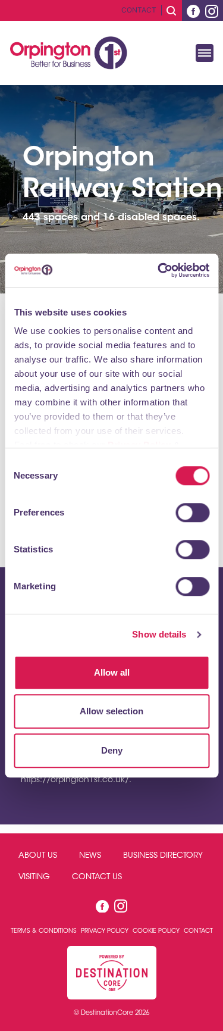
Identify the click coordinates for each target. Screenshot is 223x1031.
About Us (37, 856)
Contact (138, 9)
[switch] (192, 512)
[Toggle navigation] (204, 53)
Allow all (112, 672)
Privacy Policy (105, 931)
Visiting (34, 877)
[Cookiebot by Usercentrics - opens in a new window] (158, 270)
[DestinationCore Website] (111, 973)
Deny (112, 750)
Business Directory (163, 856)
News (90, 856)
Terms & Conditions (44, 931)
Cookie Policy (157, 931)
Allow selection (111, 711)
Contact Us (97, 877)
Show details (159, 634)
